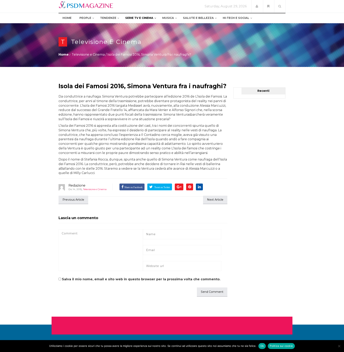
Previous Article (73, 199)
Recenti (263, 91)
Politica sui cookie (281, 345)
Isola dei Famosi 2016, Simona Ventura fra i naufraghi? (143, 86)
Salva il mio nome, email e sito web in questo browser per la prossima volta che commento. (141, 279)
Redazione (76, 185)
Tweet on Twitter (162, 187)
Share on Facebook (133, 187)
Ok (262, 345)
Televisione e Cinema (106, 41)
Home (64, 54)
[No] (339, 346)
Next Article (215, 199)
